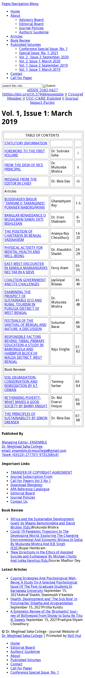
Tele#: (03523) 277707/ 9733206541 (30, 455)
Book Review (20, 40)
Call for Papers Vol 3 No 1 (30, 481)
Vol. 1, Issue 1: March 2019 (39, 70)
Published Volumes (25, 45)
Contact (16, 74)
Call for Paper (21, 78)
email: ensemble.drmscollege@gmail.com (34, 451)
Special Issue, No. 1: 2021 (38, 53)
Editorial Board (31, 24)
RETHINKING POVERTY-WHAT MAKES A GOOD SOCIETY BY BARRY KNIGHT (26, 402)
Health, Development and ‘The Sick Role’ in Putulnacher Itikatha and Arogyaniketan (43, 601)
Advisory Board (31, 20)
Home (15, 11)
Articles (16, 36)
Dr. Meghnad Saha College (22, 446)
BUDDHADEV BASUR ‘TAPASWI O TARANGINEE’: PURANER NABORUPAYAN (24, 203)
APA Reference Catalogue (29, 489)
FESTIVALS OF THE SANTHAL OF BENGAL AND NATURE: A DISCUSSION (25, 325)
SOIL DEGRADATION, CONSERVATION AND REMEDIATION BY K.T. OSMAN (21, 383)
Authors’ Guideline (34, 32)
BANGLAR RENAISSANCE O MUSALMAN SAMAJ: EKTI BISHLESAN (25, 219)
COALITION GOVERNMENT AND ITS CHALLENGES (25, 282)
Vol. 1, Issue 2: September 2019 (43, 65)
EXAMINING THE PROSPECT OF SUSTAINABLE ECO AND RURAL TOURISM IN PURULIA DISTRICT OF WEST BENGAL (23, 302)
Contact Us (18, 501)
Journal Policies (31, 28)
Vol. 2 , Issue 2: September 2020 (44, 57)
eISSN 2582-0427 (42, 90)
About (15, 16)
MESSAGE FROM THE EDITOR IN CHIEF (20, 181)
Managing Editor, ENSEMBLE (24, 442)
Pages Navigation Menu (20, 4)
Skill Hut (74, 636)
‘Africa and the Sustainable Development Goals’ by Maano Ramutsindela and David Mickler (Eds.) (42, 523)
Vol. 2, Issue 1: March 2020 (39, 61)
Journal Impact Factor (54, 100)
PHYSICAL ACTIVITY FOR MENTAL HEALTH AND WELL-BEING (23, 252)
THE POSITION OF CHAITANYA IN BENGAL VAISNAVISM (22, 235)
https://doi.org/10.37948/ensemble (34, 94)
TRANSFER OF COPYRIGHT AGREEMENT (41, 472)
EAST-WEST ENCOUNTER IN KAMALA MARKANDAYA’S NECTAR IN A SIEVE (26, 268)
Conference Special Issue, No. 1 (43, 49)
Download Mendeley (26, 485)
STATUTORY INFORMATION (25, 143)
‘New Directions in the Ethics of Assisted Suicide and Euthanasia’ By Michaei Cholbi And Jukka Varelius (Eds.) (43, 556)
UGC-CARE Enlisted (43, 98)
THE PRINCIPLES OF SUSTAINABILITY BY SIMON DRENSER (26, 418)
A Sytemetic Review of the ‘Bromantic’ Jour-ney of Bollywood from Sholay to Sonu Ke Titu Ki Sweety (46, 615)
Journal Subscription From (31, 477)
